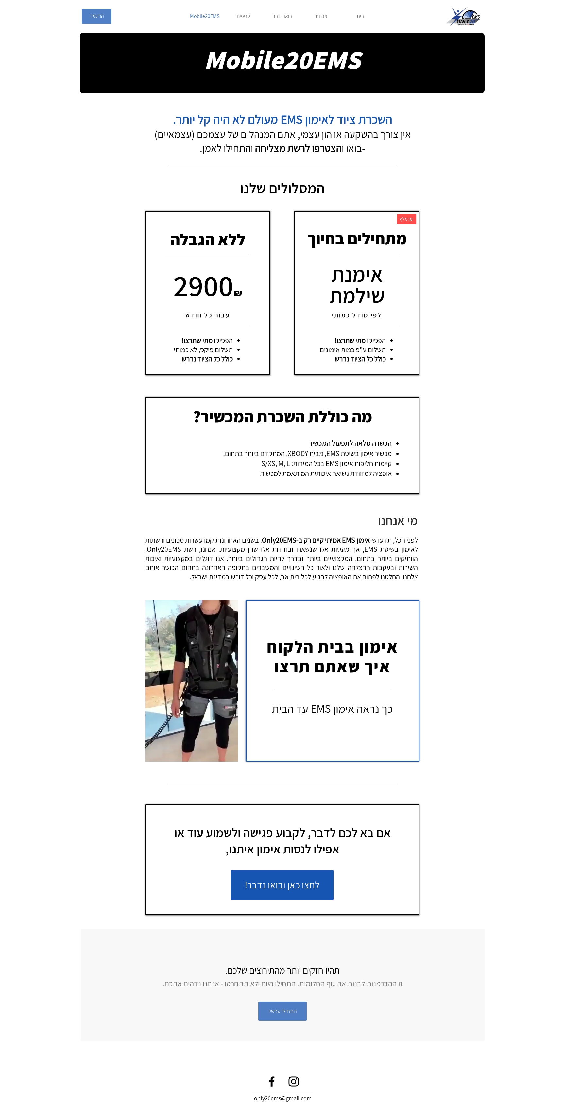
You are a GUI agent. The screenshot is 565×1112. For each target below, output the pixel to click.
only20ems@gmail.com (283, 1098)
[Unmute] (165, 752)
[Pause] (153, 752)
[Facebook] (272, 1081)
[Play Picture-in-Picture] (218, 752)
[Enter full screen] (229, 752)
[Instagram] (293, 1081)
